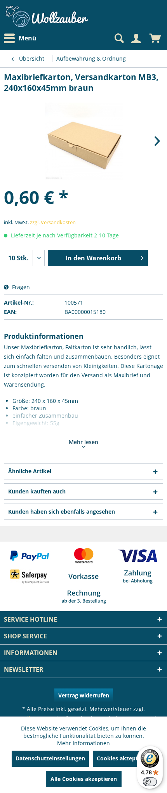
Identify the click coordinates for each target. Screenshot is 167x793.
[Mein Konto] (136, 38)
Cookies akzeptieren (124, 758)
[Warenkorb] (155, 38)
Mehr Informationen (83, 743)
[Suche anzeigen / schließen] (118, 38)
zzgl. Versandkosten (53, 222)
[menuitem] (22, 38)
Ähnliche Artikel (29, 471)
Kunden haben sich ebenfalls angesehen (61, 511)
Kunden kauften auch (37, 491)
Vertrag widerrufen (83, 695)
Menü (28, 38)
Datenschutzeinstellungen (50, 758)
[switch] (150, 781)
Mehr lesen (83, 442)
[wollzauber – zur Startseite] (46, 16)
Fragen (20, 287)
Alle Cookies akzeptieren (83, 779)
